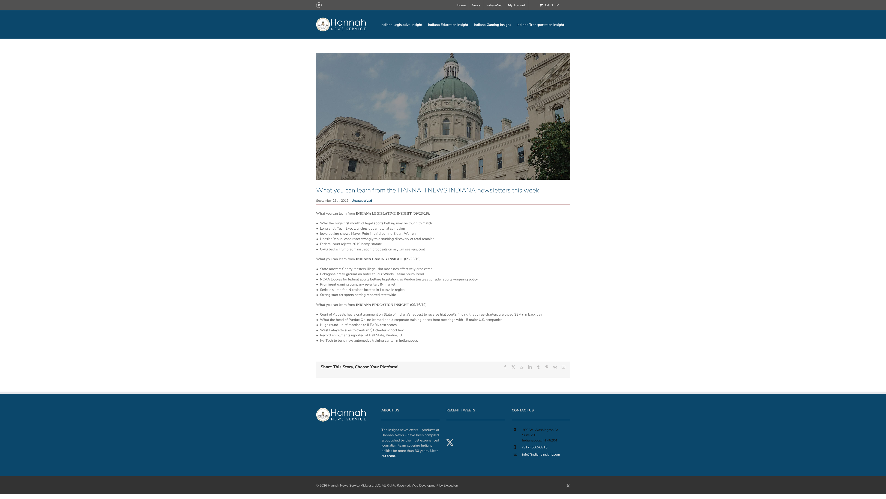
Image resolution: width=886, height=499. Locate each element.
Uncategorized (362, 200)
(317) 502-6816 (535, 447)
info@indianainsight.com (541, 454)
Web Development (425, 485)
